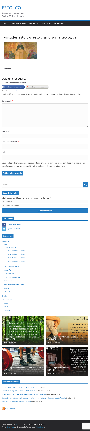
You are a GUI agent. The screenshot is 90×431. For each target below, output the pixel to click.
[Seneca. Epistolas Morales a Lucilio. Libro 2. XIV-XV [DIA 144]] (67, 330)
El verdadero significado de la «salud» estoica (18, 391)
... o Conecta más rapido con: (14, 83)
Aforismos (5, 242)
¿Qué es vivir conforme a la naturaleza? (16, 402)
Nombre (6, 131)
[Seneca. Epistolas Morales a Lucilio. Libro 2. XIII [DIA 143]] (23, 361)
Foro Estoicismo (19, 23)
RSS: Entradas (10, 408)
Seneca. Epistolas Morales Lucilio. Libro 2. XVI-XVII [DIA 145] (23, 338)
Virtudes (7, 292)
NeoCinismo (59, 23)
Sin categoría (6, 310)
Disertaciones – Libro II (16, 254)
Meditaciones (7, 300)
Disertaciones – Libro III (16, 258)
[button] (37, 23)
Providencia (8, 281)
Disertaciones (11, 248)
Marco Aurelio (9, 270)
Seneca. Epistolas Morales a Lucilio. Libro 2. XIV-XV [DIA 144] (65, 338)
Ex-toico (4, 296)
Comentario (7, 101)
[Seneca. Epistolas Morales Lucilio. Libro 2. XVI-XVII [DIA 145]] (23, 330)
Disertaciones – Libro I (16, 250)
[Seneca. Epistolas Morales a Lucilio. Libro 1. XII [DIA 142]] (67, 361)
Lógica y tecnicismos (11, 266)
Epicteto (32, 23)
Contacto (46, 23)
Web (3, 152)
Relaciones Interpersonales (14, 284)
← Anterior (6, 68)
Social (6, 306)
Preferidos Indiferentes (12, 277)
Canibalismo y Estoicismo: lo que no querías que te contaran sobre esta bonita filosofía (34, 398)
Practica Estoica (9, 274)
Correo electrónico (10, 141)
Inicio (6, 23)
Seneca (6, 288)
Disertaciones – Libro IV (16, 261)
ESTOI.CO (11, 8)
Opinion (5, 303)
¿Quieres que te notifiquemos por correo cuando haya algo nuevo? (26, 198)
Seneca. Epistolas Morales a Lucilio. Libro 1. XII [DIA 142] (66, 369)
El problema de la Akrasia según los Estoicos (18, 387)
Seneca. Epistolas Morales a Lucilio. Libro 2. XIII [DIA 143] (23, 369)
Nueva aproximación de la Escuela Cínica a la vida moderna (24, 394)
